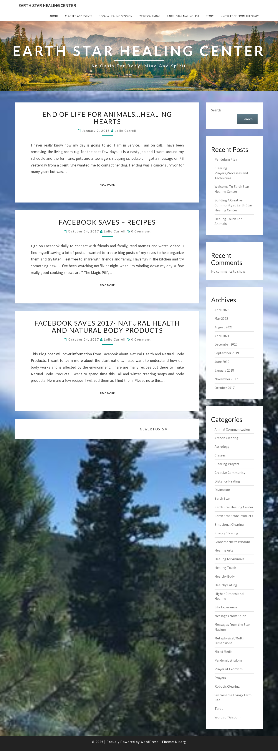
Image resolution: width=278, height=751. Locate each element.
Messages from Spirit (230, 616)
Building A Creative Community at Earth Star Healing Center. (233, 205)
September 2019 (227, 353)
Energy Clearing (226, 533)
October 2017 (225, 387)
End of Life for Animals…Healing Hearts (107, 117)
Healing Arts (224, 550)
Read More (108, 184)
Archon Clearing (226, 438)
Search (216, 110)
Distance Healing (227, 481)
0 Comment (141, 231)
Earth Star (222, 498)
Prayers (220, 677)
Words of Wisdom (227, 717)
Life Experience (226, 607)
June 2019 (222, 361)
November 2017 (226, 379)
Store (210, 16)
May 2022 (221, 318)
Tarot (219, 708)
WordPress (150, 741)
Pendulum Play (226, 159)
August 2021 (224, 327)
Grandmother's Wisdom (232, 542)
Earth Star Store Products (234, 516)
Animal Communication (232, 429)
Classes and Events (78, 16)
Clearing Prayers (227, 464)
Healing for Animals (229, 559)
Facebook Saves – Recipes (107, 222)
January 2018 (224, 370)
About (54, 16)
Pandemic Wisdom (228, 660)
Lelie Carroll (125, 130)
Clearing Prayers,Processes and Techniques (231, 173)
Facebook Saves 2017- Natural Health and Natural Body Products (107, 326)
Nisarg (180, 741)
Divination (222, 489)
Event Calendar (150, 16)
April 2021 (222, 336)
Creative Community (230, 472)
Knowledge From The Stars (240, 16)
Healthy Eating (226, 585)
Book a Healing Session (115, 16)
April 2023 (222, 310)
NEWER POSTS (152, 429)
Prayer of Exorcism (229, 669)
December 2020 (226, 344)
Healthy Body (225, 576)
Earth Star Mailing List (183, 16)
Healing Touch (225, 567)
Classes (220, 455)
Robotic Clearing (227, 686)
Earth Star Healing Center (47, 5)
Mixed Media (223, 651)
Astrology (222, 446)
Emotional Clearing (229, 524)
